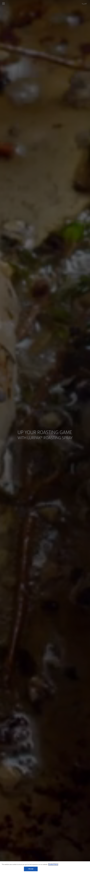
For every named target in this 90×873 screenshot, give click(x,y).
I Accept (30, 869)
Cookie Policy (53, 864)
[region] (45, 867)
